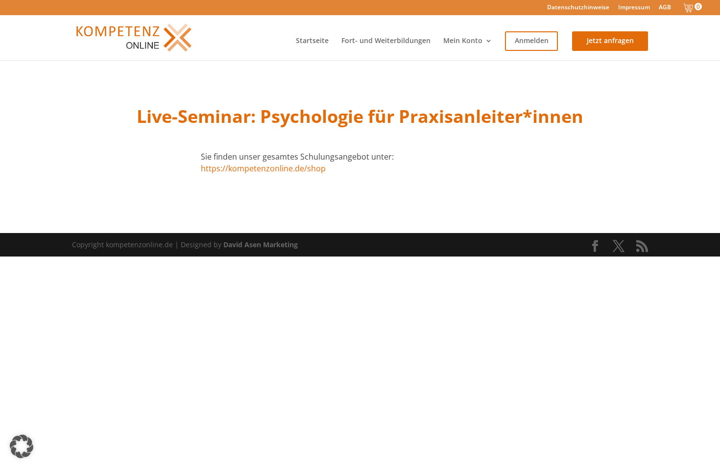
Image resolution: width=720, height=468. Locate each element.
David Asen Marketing (260, 244)
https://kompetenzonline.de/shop (263, 168)
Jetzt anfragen (610, 41)
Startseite (312, 41)
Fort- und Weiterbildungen (386, 41)
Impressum (634, 7)
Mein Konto (462, 41)
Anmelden (532, 41)
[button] (21, 446)
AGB (665, 7)
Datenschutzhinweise (578, 7)
